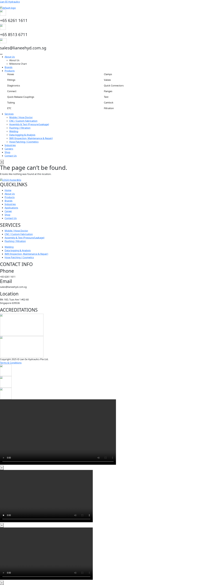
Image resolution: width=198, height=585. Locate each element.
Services (9, 113)
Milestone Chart (18, 63)
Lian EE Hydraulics (10, 1)
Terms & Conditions (11, 362)
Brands (8, 67)
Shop (7, 152)
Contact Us (11, 155)
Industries (10, 145)
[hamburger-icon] (1, 54)
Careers (9, 148)
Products (10, 70)
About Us (10, 56)
